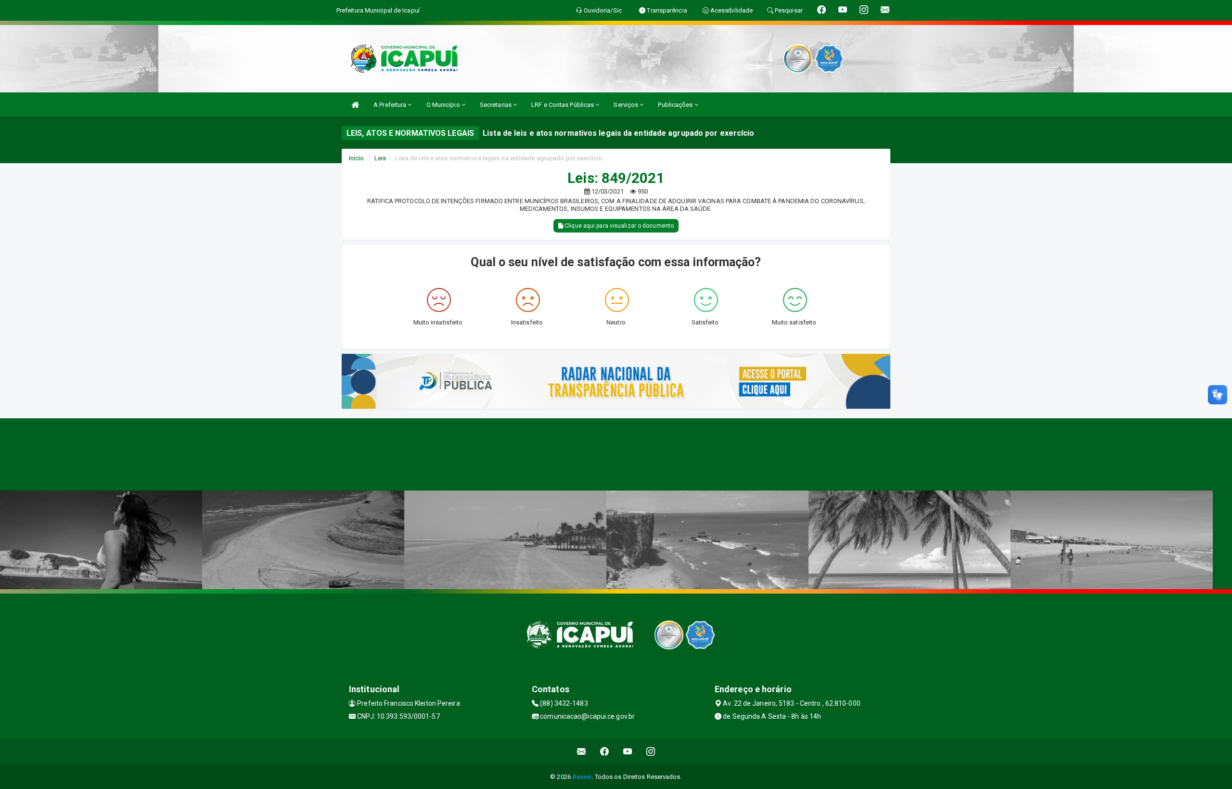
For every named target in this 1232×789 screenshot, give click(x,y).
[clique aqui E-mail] (581, 751)
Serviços (627, 104)
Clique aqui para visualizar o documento (618, 225)
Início (356, 158)
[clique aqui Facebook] (604, 751)
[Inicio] (355, 104)
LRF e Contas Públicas (563, 104)
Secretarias (496, 104)
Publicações (676, 104)
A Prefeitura (390, 104)
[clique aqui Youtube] (627, 751)
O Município (444, 104)
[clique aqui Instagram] (650, 751)
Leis (380, 158)
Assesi (582, 776)
